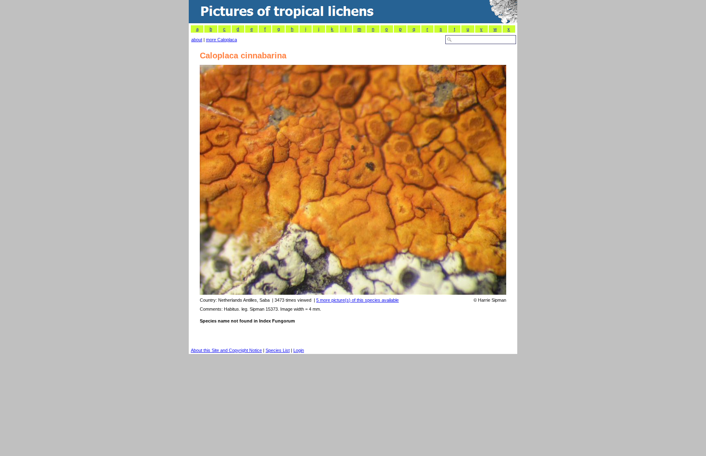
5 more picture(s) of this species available (357, 300)
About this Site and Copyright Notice (226, 350)
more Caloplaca (221, 39)
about (196, 39)
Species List (278, 350)
